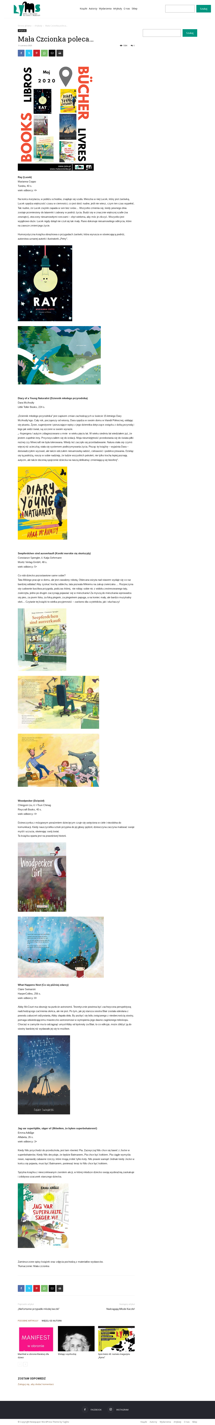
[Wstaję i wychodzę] (76, 1338)
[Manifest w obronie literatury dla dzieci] (36, 1338)
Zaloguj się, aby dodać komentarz (36, 1384)
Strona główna (24, 25)
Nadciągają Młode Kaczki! (120, 1309)
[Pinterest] (36, 53)
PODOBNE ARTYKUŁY (28, 1320)
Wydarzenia (165, 1421)
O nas (186, 1421)
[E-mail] (52, 53)
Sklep (194, 1421)
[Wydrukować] (59, 53)
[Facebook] (21, 53)
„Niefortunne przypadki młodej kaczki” (38, 1309)
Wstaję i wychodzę (67, 1354)
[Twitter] (29, 53)
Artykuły (38, 25)
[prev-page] (20, 1364)
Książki (144, 1421)
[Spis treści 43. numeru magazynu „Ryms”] (116, 1338)
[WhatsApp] (44, 53)
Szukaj (203, 8)
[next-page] (25, 1364)
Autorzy (153, 1421)
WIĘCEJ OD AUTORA (52, 1320)
